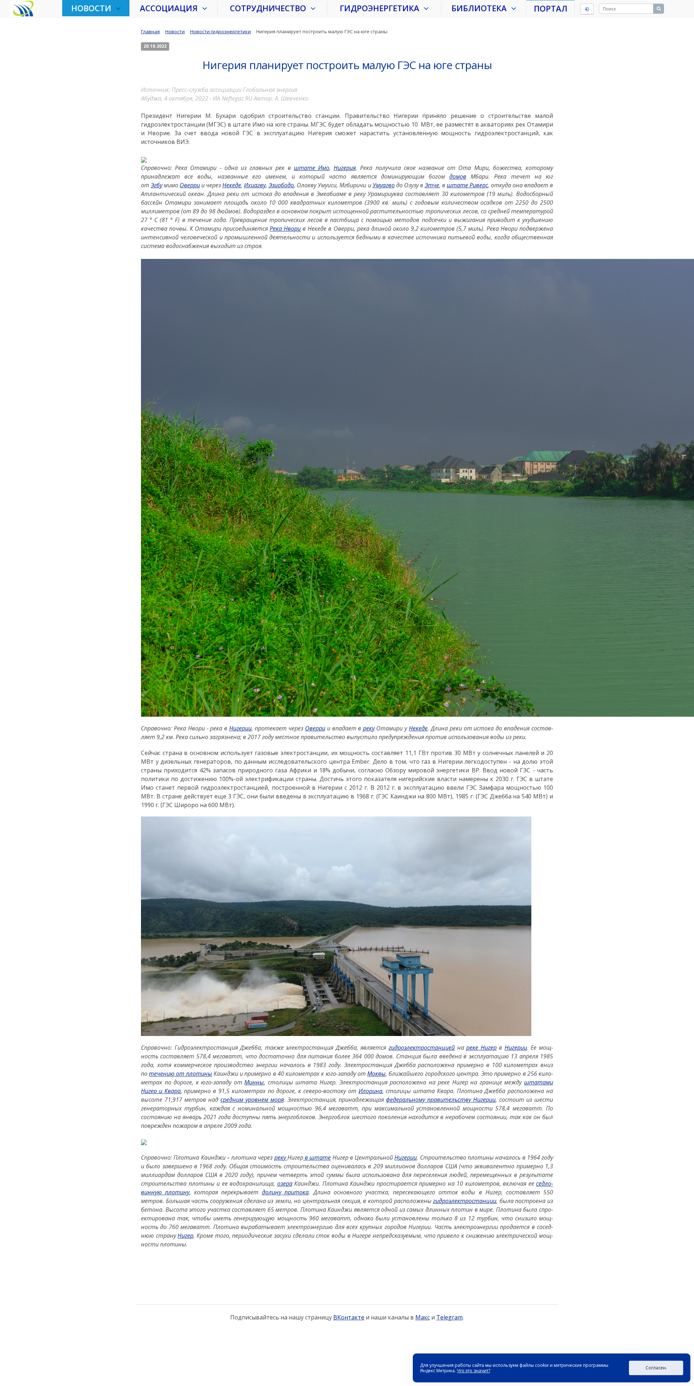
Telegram (449, 1317)
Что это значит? (473, 1371)
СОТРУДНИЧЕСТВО (270, 8)
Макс (422, 1317)
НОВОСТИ (93, 8)
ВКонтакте (348, 1317)
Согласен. (656, 1368)
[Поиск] (658, 9)
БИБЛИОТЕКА (481, 8)
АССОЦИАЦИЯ (171, 8)
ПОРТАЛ (550, 8)
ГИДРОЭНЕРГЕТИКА (382, 8)
